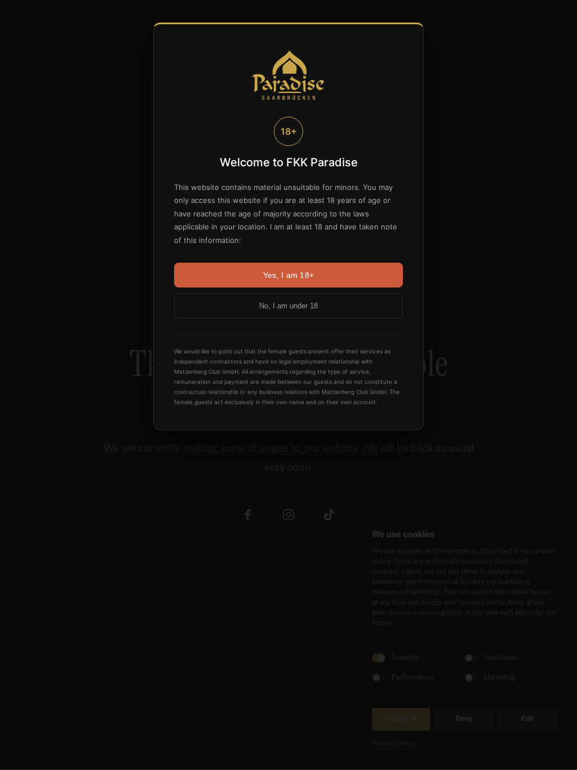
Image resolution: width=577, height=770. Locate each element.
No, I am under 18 (288, 306)
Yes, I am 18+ (288, 275)
